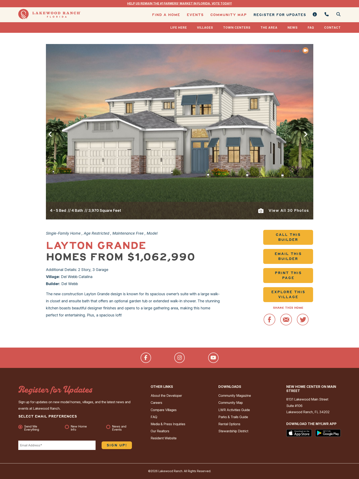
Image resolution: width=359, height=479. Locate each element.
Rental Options (229, 424)
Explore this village (288, 294)
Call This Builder (288, 237)
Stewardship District (233, 431)
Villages (205, 27)
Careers (156, 403)
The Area (269, 27)
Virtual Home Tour (284, 50)
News (293, 27)
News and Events (119, 428)
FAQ (311, 27)
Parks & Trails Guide (233, 417)
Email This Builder (288, 256)
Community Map (228, 15)
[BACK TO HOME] (49, 18)
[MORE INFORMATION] (314, 15)
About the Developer (166, 395)
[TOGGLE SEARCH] (337, 15)
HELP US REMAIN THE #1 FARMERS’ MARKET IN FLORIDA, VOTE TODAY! (179, 3)
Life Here (178, 27)
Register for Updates (279, 15)
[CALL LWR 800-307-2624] (326, 15)
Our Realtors (160, 431)
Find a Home (166, 15)
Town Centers (237, 27)
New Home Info (79, 428)
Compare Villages (164, 410)
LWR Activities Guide (234, 410)
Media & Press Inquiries (168, 424)
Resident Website (164, 438)
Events (195, 15)
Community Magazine (234, 395)
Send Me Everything (31, 428)
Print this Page (288, 275)
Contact (332, 27)
